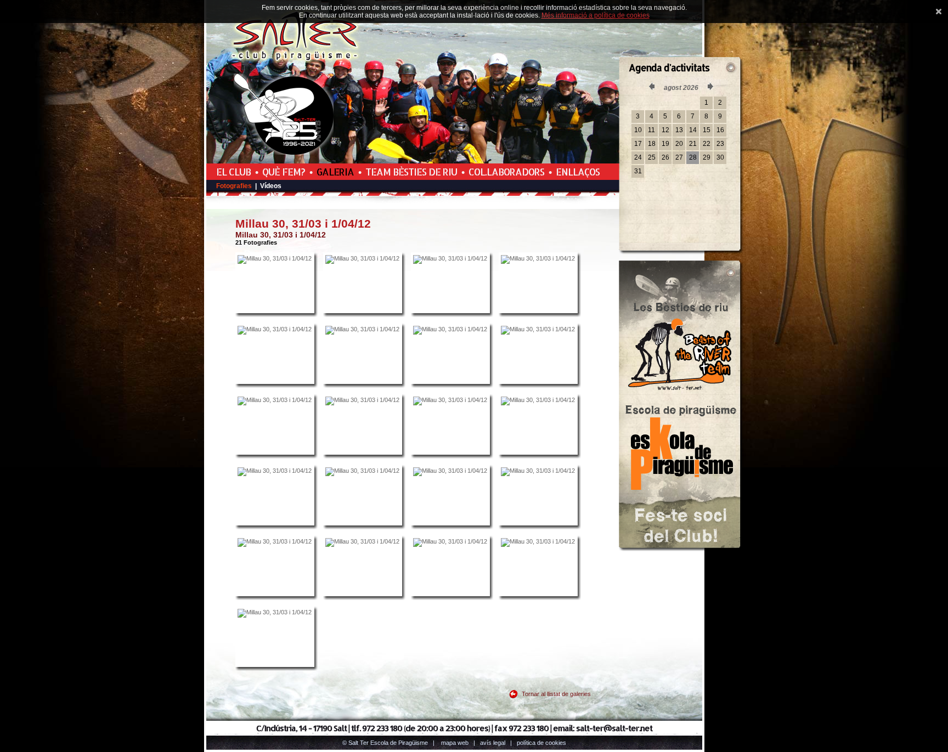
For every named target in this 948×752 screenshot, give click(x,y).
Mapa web (455, 742)
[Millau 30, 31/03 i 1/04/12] (275, 283)
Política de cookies (541, 742)
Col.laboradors (506, 172)
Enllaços (578, 172)
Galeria (335, 172)
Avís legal (492, 742)
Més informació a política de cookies (595, 15)
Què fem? (283, 172)
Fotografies (234, 186)
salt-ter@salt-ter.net (614, 728)
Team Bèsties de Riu (411, 172)
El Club (233, 172)
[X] (938, 11)
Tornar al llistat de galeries (556, 694)
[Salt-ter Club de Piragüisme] (295, 61)
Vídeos (270, 186)
